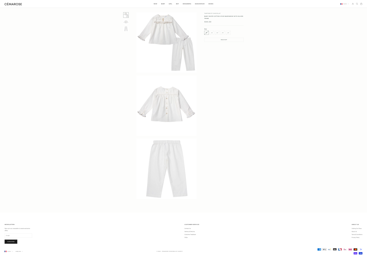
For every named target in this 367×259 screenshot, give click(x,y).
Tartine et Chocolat (212, 13)
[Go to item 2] (126, 22)
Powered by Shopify (176, 251)
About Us (354, 231)
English (18, 251)
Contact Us (187, 228)
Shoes (210, 4)
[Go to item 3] (126, 28)
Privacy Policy (355, 237)
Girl (170, 4)
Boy (177, 4)
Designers (187, 4)
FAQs (186, 237)
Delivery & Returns (189, 231)
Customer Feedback (190, 234)
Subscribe (11, 241)
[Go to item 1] (126, 15)
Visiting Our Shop (357, 228)
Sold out (224, 39)
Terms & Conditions (357, 234)
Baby (163, 4)
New (155, 4)
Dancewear (200, 4)
